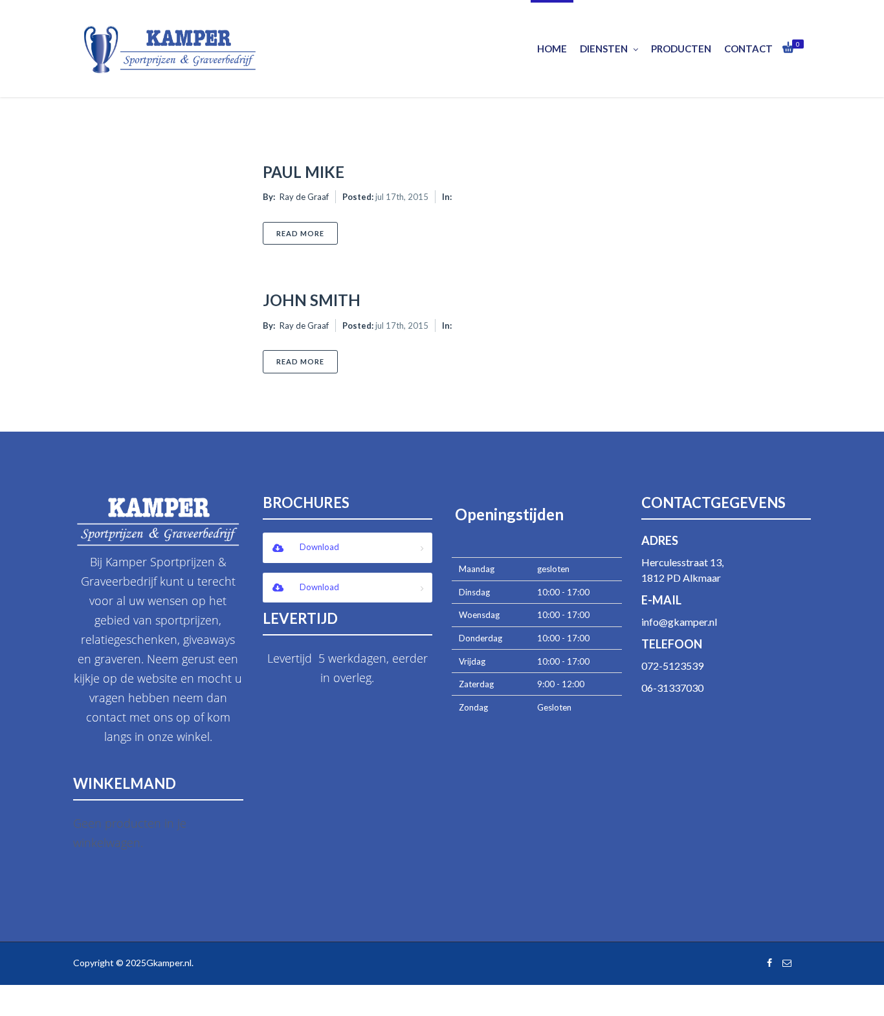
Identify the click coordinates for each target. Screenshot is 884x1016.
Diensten (604, 48)
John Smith (311, 300)
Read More (307, 232)
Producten (681, 48)
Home (552, 48)
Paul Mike (303, 171)
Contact (748, 48)
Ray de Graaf (304, 197)
